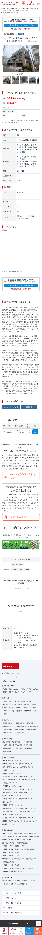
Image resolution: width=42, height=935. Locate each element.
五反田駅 (13, 704)
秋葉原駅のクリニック (9, 792)
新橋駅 (29, 701)
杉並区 (4, 868)
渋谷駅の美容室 (26, 840)
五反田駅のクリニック (9, 818)
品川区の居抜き (33, 726)
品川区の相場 (28, 745)
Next (37, 60)
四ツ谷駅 (20, 145)
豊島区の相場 (6, 748)
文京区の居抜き (7, 733)
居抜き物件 (7, 720)
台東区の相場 (28, 748)
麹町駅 (19, 161)
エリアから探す (9, 686)
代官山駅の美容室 (22, 843)
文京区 (17, 692)
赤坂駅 (18, 707)
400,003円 (19, 430)
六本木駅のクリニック (9, 764)
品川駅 (20, 704)
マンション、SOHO (11, 407)
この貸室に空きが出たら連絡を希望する (21, 25)
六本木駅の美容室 (8, 836)
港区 (10, 689)
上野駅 (4, 711)
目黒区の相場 (6, 751)
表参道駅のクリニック (15, 760)
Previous (4, 60)
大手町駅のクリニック (9, 789)
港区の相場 (6, 742)
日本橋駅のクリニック (9, 799)
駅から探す (7, 698)
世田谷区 (5, 859)
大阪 (28, 677)
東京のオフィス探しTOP (10, 681)
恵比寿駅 (27, 704)
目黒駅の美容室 (14, 852)
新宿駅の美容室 (14, 849)
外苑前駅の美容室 (30, 833)
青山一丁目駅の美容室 (15, 833)
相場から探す (8, 739)
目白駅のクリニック (30, 821)
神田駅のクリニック (25, 792)
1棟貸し (33, 881)
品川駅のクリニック (26, 767)
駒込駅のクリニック (9, 824)
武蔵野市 (5, 871)
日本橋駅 (11, 707)
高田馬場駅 (27, 711)
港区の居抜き (30, 723)
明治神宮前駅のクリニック (11, 780)
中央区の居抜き (7, 726)
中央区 (29, 689)
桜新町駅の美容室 (8, 862)
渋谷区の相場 (16, 742)
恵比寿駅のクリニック (9, 776)
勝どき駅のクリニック (9, 802)
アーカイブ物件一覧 (21, 884)
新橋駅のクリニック (9, 770)
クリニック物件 (9, 757)
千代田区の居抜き (20, 726)
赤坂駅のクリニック (25, 764)
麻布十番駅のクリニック (10, 767)
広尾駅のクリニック (28, 780)
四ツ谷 (14, 569)
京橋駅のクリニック (25, 799)
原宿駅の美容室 (14, 840)
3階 (15, 29)
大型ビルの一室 (7, 884)
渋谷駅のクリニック (15, 773)
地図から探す (6, 881)
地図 (35, 140)
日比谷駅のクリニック (26, 789)
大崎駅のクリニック (15, 815)
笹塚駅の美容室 (19, 846)
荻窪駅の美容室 (28, 868)
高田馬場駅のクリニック (10, 811)
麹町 (21, 569)
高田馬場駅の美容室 (27, 849)
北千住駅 (19, 711)
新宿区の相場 (17, 745)
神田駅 (23, 701)
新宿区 (15, 689)
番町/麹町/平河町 (17, 564)
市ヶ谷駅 (20, 164)
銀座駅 (4, 707)
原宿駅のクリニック (25, 776)
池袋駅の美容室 (14, 855)
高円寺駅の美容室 (15, 868)
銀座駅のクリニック (15, 795)
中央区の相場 (6, 745)
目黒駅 (35, 711)
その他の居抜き (19, 733)
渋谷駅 (11, 701)
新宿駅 (4, 701)
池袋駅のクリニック (15, 821)
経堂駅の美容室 (31, 859)
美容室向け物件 (9, 830)
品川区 (35, 689)
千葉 (18, 677)
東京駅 (17, 701)
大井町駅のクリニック (26, 818)
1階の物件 (25, 881)
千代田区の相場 (27, 742)
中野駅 (4, 714)
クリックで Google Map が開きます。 (13, 271)
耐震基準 (29, 407)
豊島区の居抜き (31, 729)
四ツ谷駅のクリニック (27, 811)
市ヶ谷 (27, 569)
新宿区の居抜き (19, 723)
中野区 (29, 692)
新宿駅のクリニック (15, 805)
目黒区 (4, 692)
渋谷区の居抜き (7, 723)
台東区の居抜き (7, 729)
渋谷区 (4, 689)
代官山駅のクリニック (9, 783)
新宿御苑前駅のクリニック (27, 808)
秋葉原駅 (5, 704)
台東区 (23, 692)
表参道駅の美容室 (22, 836)
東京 (4, 677)
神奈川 (9, 677)
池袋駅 (33, 704)
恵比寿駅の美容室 (8, 843)
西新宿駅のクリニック (9, 808)
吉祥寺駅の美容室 (16, 871)
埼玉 (14, 677)
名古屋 (23, 677)
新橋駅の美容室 (34, 836)
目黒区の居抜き (19, 729)
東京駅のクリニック (17, 786)
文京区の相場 (17, 748)
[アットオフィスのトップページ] (9, 3)
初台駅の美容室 (7, 846)
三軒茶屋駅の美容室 (17, 859)
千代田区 (22, 689)
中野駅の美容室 (14, 865)
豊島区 (11, 692)
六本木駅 (33, 707)
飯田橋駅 (11, 711)
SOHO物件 (16, 881)
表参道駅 (25, 707)
